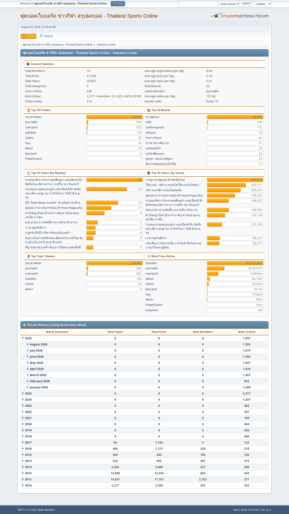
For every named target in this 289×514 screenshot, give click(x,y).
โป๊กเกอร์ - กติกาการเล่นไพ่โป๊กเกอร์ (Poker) (172, 185)
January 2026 (39, 387)
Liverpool (31, 127)
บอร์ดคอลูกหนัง (155, 127)
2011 (28, 479)
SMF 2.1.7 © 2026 (27, 510)
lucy (27, 143)
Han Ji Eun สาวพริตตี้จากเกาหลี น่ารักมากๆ (51, 222)
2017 (28, 442)
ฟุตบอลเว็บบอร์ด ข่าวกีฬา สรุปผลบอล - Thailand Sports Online (89, 16)
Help (235, 509)
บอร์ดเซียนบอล (155, 153)
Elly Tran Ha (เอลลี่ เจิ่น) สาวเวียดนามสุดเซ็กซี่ (53, 247)
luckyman (152, 310)
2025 (28, 393)
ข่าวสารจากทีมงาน (157, 143)
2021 (28, 418)
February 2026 (40, 381)
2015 (28, 455)
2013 (28, 467)
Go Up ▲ (266, 509)
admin (150, 279)
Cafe (148, 122)
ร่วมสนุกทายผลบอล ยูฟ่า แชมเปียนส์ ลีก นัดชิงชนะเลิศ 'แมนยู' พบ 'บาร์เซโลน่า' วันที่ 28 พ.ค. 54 (53, 193)
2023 (28, 406)
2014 (28, 461)
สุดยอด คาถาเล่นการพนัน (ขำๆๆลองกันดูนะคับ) (53, 208)
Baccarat (30, 153)
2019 (28, 430)
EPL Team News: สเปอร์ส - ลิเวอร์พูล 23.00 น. (53, 203)
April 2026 (37, 369)
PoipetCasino (33, 159)
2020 (28, 424)
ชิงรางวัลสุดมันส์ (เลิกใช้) (161, 164)
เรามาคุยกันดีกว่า (35, 228)
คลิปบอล (151, 133)
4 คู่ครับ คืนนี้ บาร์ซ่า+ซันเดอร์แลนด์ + (48, 233)
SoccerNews (33, 117)
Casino (29, 138)
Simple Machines (46, 510)
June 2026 (37, 357)
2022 (28, 412)
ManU (29, 148)
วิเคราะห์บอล (153, 138)
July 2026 (36, 350)
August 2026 (38, 344)
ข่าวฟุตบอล (152, 117)
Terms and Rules (250, 509)
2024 (28, 399)
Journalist (212, 91)
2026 (28, 338)
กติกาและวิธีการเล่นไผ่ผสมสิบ (164, 190)
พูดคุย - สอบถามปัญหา (159, 159)
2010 (28, 485)
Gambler (31, 133)
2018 (28, 436)
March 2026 (38, 375)
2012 (28, 473)
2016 (28, 449)
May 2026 (36, 363)
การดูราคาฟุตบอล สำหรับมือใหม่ (165, 180)
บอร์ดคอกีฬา (153, 148)
